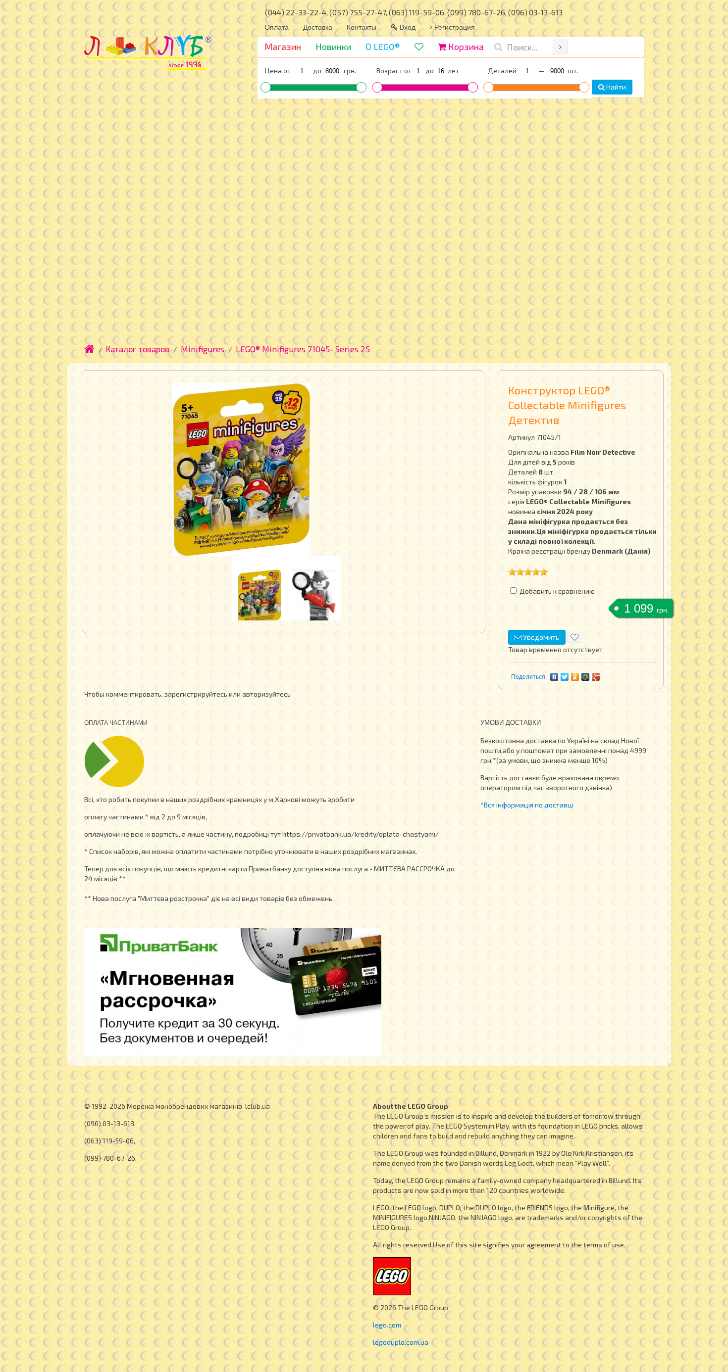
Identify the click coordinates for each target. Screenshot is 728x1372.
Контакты (361, 27)
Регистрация (453, 27)
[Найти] (560, 47)
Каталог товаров (137, 349)
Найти (615, 87)
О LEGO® (382, 46)
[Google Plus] (596, 676)
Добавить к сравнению (557, 591)
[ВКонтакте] (554, 676)
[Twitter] (565, 676)
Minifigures (202, 349)
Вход (407, 27)
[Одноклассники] (575, 676)
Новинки (333, 46)
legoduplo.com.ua (400, 1342)
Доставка (317, 27)
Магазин (282, 46)
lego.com (387, 1325)
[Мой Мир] (585, 676)
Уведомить (540, 637)
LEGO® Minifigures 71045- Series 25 (303, 349)
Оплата (276, 27)
